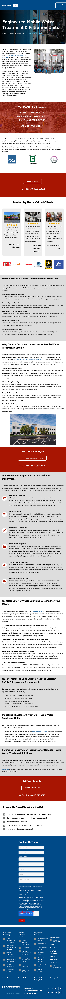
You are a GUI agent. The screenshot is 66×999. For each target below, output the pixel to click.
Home (4, 33)
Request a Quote (23, 978)
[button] (45, 73)
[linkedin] (52, 992)
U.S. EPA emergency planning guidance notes (28, 359)
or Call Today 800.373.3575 (32, 465)
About (52, 944)
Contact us (5, 769)
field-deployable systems (39, 731)
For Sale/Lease (54, 937)
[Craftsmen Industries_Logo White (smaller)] (6, 5)
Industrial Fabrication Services (17, 33)
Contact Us (6, 978)
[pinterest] (60, 988)
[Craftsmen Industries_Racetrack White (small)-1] (11, 986)
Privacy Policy (55, 978)
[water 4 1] (49, 61)
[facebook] (48, 988)
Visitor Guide (54, 960)
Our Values (53, 948)
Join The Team (54, 963)
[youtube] (48, 992)
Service (52, 956)
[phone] (60, 992)
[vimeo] (56, 992)
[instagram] (56, 988)
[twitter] (52, 988)
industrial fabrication (38, 611)
